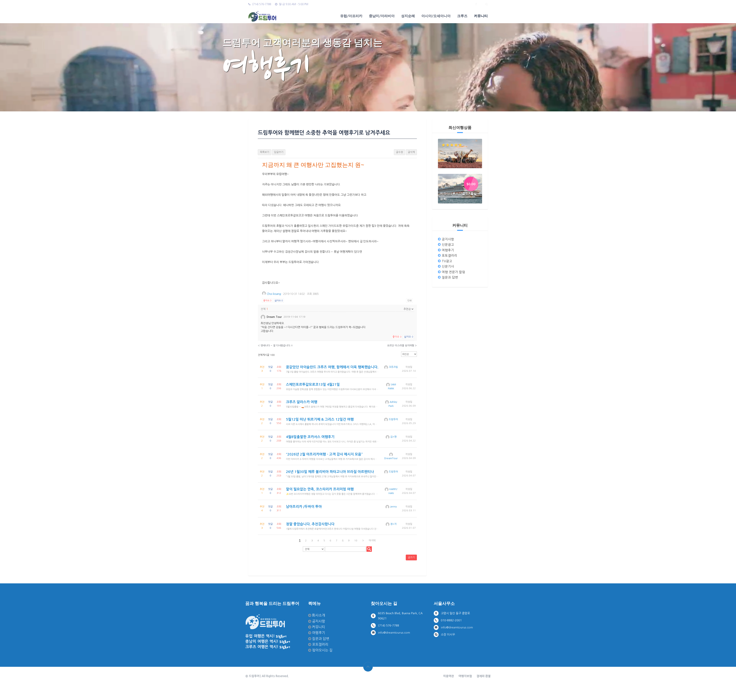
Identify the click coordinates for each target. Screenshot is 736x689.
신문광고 (448, 244)
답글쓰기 (278, 152)
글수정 (399, 152)
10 (355, 540)
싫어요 (278, 300)
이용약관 (448, 676)
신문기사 (448, 266)
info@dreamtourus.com (394, 632)
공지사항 (448, 239)
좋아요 (267, 300)
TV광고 (447, 261)
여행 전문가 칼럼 (453, 272)
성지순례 (408, 16)
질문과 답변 (450, 277)
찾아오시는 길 (322, 650)
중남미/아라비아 (382, 16)
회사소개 (318, 615)
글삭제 (411, 152)
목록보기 (264, 152)
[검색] (369, 549)
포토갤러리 (449, 255)
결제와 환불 (483, 676)
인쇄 (409, 300)
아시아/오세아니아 (436, 16)
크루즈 (462, 16)
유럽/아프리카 (351, 16)
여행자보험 (465, 676)
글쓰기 (411, 557)
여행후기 (448, 250)
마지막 (372, 540)
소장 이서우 (448, 634)
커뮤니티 (481, 16)
